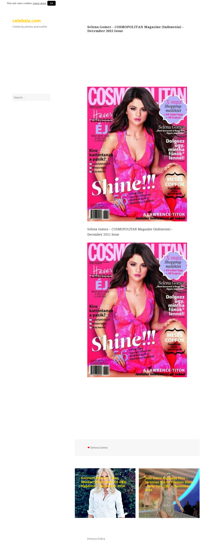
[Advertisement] (31, 64)
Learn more (39, 3)
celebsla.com (26, 21)
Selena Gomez (99, 447)
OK (51, 3)
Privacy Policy (96, 539)
